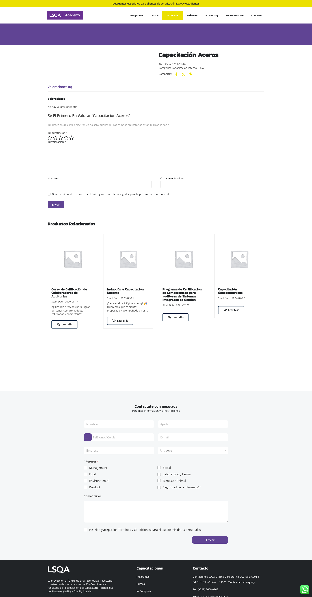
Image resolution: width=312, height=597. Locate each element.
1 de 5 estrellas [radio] (50, 138)
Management (98, 468)
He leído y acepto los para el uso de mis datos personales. (145, 530)
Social (167, 468)
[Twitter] (183, 74)
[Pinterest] (190, 74)
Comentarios (92, 496)
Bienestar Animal (174, 481)
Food (92, 474)
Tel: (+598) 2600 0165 (205, 589)
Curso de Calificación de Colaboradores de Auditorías (69, 292)
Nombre (54, 178)
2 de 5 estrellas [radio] (55, 138)
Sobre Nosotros (235, 15)
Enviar (210, 540)
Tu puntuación (58, 133)
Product (94, 487)
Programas (136, 15)
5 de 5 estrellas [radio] (71, 138)
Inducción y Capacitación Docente (125, 291)
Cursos (155, 15)
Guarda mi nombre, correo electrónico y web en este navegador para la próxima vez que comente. (111, 194)
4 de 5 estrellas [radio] (66, 138)
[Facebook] (176, 74)
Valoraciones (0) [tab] (60, 87)
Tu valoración (57, 142)
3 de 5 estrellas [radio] (60, 138)
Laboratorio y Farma (177, 474)
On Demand (172, 15)
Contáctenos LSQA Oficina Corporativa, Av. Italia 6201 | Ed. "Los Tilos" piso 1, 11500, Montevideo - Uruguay (226, 579)
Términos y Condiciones (134, 530)
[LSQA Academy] (65, 14)
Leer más (67, 324)
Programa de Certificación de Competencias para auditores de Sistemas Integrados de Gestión (182, 294)
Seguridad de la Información (182, 487)
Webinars (192, 15)
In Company (211, 15)
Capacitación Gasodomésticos (230, 291)
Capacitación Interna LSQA (188, 68)
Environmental (99, 481)
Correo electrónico (172, 178)
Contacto (256, 15)
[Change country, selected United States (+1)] (88, 437)
